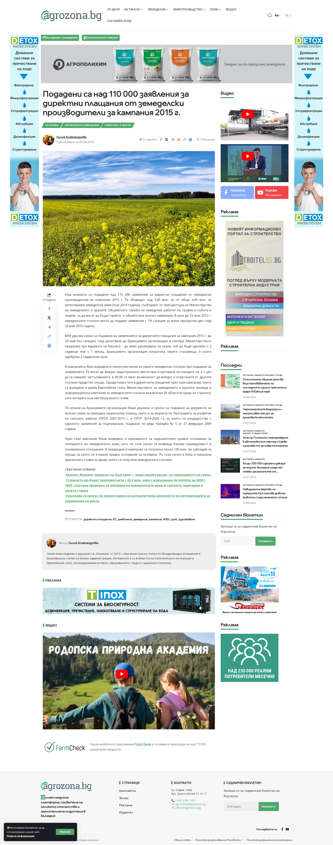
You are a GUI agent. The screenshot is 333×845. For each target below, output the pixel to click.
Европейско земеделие (82, 125)
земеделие (140, 519)
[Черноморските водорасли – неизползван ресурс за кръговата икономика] (230, 411)
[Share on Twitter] (166, 139)
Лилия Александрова (71, 137)
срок (174, 519)
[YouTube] (287, 829)
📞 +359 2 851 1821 (183, 800)
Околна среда (274, 375)
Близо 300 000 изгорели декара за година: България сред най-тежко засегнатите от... (264, 467)
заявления (125, 519)
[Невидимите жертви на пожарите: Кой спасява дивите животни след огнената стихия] (230, 491)
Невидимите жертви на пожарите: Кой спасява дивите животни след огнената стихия (265, 493)
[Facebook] (237, 192)
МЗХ (166, 519)
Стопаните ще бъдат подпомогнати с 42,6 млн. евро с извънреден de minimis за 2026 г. (135, 480)
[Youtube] (271, 192)
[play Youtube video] (122, 674)
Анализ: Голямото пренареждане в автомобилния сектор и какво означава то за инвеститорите (265, 441)
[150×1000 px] (24, 131)
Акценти (260, 375)
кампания (155, 519)
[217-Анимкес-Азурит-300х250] (250, 590)
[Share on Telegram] (172, 139)
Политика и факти (118, 125)
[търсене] (270, 15)
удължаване (186, 519)
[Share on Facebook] (160, 139)
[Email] (178, 139)
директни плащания (98, 519)
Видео (227, 93)
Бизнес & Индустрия (255, 433)
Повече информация (20, 836)
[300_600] (254, 278)
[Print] (190, 139)
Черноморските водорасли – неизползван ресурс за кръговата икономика (263, 413)
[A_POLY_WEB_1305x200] (166, 63)
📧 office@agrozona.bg (186, 808)
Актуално (52, 125)
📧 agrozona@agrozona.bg (188, 804)
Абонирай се (265, 541)
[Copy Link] (184, 139)
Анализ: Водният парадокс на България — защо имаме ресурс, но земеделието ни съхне (137, 475)
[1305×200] (129, 600)
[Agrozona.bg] (71, 15)
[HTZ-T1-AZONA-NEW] (75, 786)
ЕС (115, 519)
